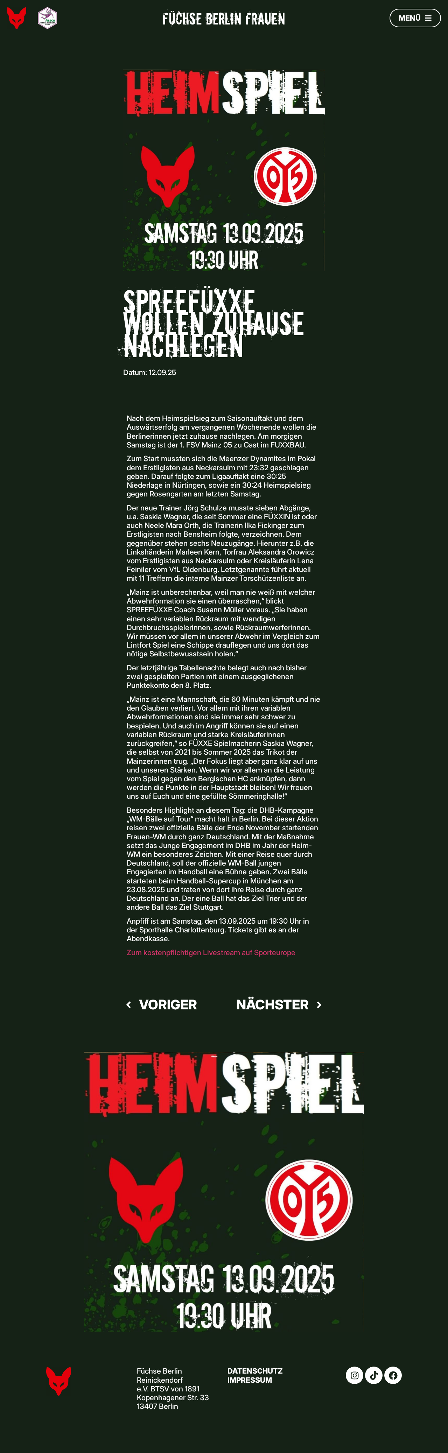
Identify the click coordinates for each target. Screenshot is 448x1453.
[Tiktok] (374, 1375)
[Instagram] (354, 1375)
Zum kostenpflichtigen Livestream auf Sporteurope (211, 952)
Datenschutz (255, 1371)
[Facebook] (393, 1375)
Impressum (249, 1380)
